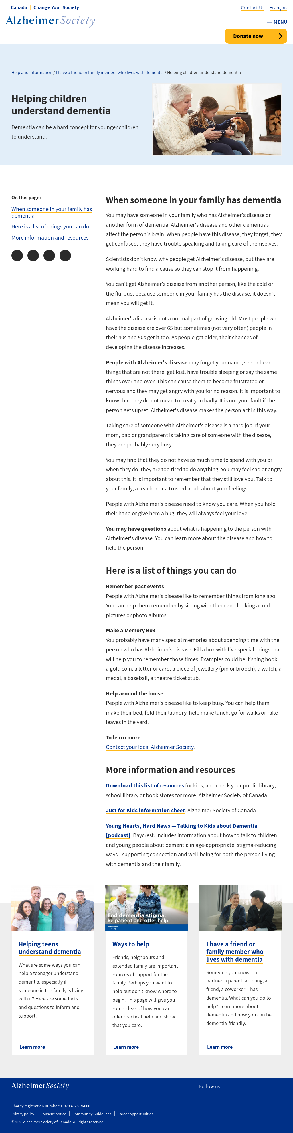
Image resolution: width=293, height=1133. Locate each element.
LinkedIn (278, 1086)
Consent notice (53, 1113)
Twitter (239, 1086)
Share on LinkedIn (49, 255)
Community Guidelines (91, 1113)
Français (278, 7)
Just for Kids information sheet (145, 810)
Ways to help (130, 944)
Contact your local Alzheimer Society (149, 747)
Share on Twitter (33, 255)
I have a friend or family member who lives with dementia (110, 72)
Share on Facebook (17, 255)
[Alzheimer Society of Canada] (50, 22)
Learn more (32, 1047)
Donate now (248, 36)
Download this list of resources (145, 785)
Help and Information (31, 72)
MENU (280, 22)
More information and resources (49, 237)
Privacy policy (22, 1113)
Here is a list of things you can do (50, 226)
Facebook (228, 1086)
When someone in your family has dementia (51, 212)
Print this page (65, 255)
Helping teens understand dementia (50, 948)
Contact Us (252, 7)
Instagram (252, 1086)
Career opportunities (135, 1113)
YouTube (265, 1086)
